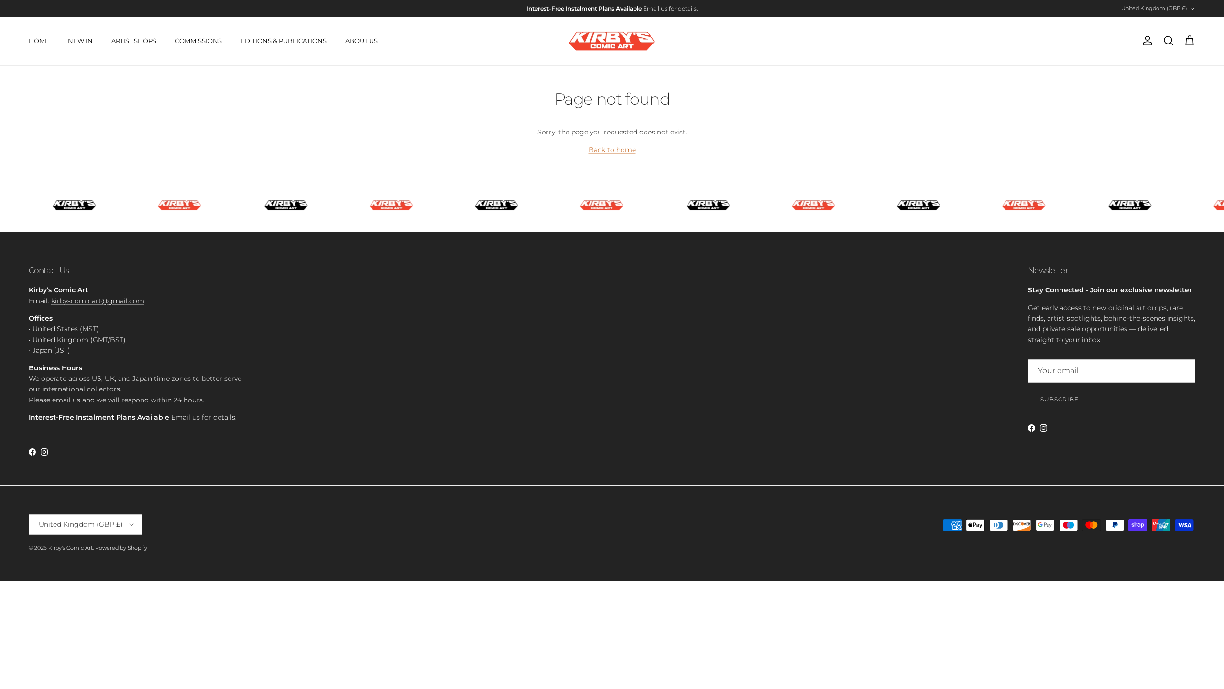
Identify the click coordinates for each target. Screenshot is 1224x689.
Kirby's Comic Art (70, 548)
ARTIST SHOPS (133, 40)
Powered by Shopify (121, 548)
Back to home (612, 149)
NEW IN (80, 40)
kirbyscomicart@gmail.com (97, 301)
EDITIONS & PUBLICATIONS (283, 40)
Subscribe (1059, 399)
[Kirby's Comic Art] (612, 41)
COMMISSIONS (198, 40)
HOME (39, 40)
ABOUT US (361, 40)
